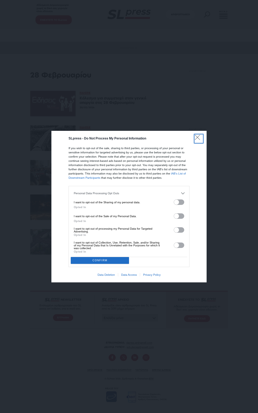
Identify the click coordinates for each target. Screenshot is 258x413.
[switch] (179, 202)
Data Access (129, 274)
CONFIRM (100, 260)
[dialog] (129, 206)
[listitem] (129, 193)
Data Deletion (106, 274)
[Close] (199, 138)
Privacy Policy (152, 274)
